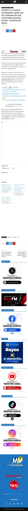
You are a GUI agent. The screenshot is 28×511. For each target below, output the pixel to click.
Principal (14, 237)
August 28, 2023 (19, 106)
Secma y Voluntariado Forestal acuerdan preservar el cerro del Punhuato (6, 254)
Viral (12, 7)
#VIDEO (5, 87)
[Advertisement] (14, 220)
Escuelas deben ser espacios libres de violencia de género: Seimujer (22, 254)
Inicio (2, 5)
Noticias (9, 237)
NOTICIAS (7, 5)
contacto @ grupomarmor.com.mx (17, 494)
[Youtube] (21, 503)
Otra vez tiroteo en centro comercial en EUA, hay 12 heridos (6, 199)
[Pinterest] (14, 30)
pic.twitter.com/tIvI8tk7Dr (13, 100)
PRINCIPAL (8, 7)
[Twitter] (10, 30)
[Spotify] (14, 503)
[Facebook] (7, 30)
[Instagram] (10, 503)
